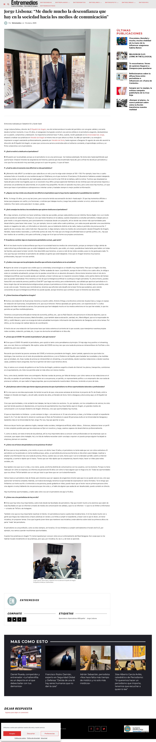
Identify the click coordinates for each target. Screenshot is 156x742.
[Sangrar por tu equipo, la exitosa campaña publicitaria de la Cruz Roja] (122, 91)
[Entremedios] (6, 23)
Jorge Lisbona (92, 618)
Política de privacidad (33, 738)
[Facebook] (9, 619)
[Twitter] (14, 619)
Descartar (31, 734)
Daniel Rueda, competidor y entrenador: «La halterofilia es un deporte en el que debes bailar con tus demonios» (25, 680)
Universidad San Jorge (95, 135)
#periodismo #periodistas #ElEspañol (72, 618)
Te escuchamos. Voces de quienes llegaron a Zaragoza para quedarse (140, 66)
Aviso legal (44, 738)
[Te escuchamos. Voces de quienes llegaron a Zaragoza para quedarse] (122, 66)
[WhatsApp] (24, 619)
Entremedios (16, 23)
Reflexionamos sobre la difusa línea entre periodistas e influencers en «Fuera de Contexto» (140, 78)
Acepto (12, 734)
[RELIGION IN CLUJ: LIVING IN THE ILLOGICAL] (122, 56)
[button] (8, 4)
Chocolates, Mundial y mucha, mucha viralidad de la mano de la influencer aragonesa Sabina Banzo (140, 43)
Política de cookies (20, 738)
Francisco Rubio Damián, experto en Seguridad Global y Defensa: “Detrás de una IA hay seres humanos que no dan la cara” (60, 680)
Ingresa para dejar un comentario (16, 712)
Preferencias (50, 734)
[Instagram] (97, 728)
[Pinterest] (19, 619)
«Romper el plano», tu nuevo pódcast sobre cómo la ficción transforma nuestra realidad (139, 105)
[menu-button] (4, 4)
